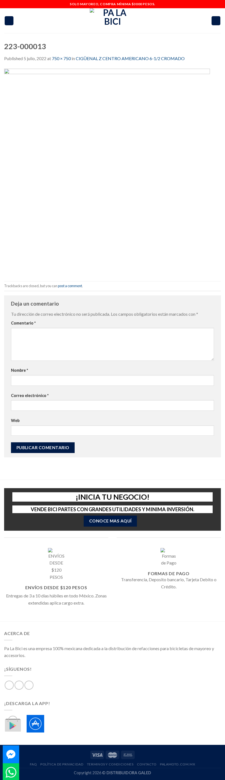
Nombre (19, 370)
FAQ (33, 764)
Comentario (23, 323)
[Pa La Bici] (112, 20)
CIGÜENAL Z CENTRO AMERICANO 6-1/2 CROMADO (130, 58)
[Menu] (9, 20)
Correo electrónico (30, 395)
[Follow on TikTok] (28, 685)
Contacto (147, 764)
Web (15, 420)
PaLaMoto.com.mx (177, 764)
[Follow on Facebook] (9, 685)
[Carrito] (216, 20)
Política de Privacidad (61, 764)
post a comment (70, 286)
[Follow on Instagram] (19, 685)
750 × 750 (61, 58)
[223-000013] (107, 171)
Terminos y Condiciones (110, 764)
